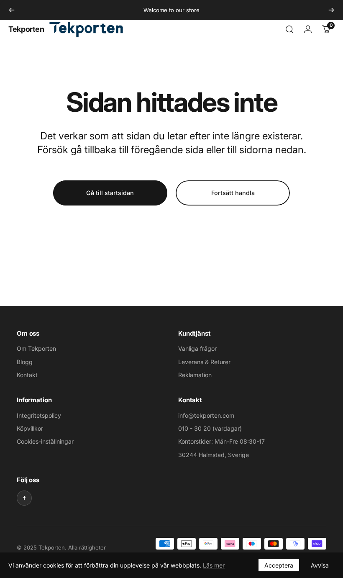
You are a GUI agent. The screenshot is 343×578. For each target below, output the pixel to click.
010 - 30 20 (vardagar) (210, 428)
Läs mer (214, 565)
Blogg (25, 361)
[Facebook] (24, 498)
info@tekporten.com (206, 415)
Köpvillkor (30, 428)
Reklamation (195, 374)
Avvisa (320, 565)
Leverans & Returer (204, 361)
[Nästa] (331, 10)
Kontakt (27, 374)
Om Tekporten (36, 348)
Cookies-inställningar (45, 441)
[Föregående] (12, 10)
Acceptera (278, 565)
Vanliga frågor (197, 348)
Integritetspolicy (39, 415)
